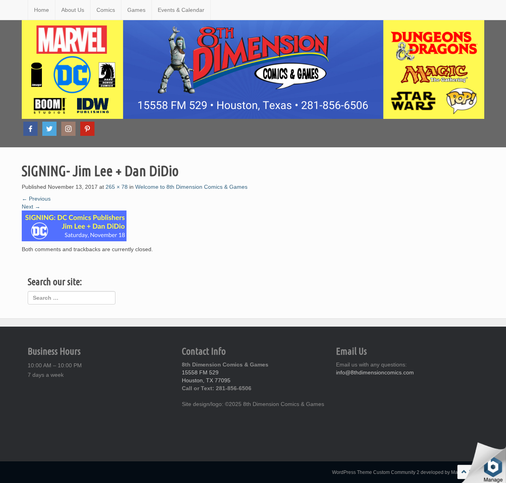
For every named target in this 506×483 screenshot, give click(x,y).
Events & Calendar (181, 10)
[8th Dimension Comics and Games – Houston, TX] (22, 10)
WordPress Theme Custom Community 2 (375, 472)
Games (136, 10)
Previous (36, 198)
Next (31, 206)
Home (41, 10)
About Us (72, 10)
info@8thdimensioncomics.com (375, 372)
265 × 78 (117, 187)
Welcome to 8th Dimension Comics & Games (191, 187)
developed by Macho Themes (452, 472)
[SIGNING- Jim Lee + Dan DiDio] (74, 225)
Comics (105, 10)
